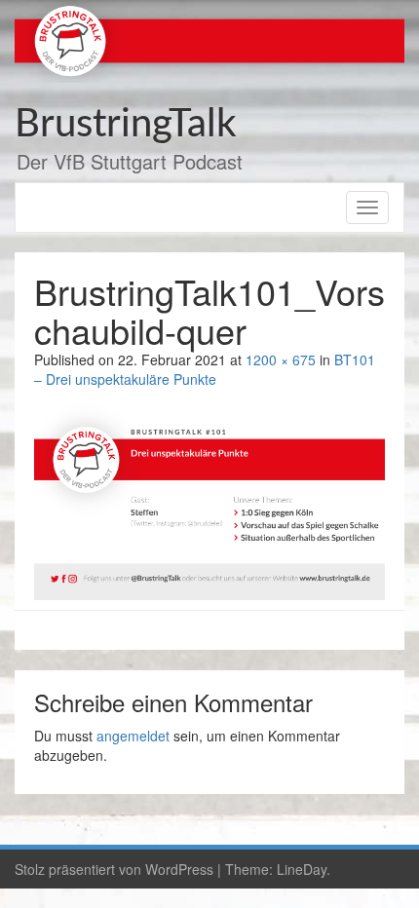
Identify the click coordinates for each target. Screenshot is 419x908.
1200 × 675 (281, 359)
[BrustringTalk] (209, 39)
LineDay (301, 869)
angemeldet (133, 735)
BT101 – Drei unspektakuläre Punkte (204, 369)
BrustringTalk (126, 124)
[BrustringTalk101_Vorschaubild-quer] (209, 500)
